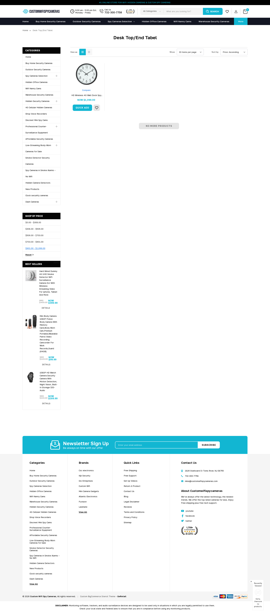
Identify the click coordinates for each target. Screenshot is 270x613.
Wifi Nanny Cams (33, 88)
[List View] (89, 52)
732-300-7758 (113, 12)
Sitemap (127, 522)
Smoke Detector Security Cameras (42, 549)
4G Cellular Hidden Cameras (38, 107)
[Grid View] (82, 52)
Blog (126, 496)
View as (73, 52)
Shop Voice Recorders (36, 114)
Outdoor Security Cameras (37, 69)
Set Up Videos (130, 481)
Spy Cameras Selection (120, 21)
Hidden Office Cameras (36, 82)
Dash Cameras (32, 202)
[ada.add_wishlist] (97, 108)
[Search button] (213, 11)
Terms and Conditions (134, 512)
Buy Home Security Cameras (38, 63)
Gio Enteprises (86, 481)
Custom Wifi (84, 486)
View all (56, 262)
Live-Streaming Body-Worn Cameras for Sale (42, 541)
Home (28, 57)
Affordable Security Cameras (39, 139)
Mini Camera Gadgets (89, 491)
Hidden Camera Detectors (37, 183)
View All (34, 584)
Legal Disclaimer (131, 501)
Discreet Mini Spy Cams (36, 120)
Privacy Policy (130, 517)
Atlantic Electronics (88, 496)
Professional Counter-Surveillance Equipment (41, 528)
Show (172, 52)
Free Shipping (130, 470)
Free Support (130, 475)
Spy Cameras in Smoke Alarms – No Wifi (45, 556)
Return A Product (132, 486)
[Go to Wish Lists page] (227, 11)
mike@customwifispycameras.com (201, 481)
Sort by (215, 52)
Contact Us (129, 491)
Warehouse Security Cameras (39, 95)
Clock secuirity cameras (36, 195)
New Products (32, 189)
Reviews (128, 507)
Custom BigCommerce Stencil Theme (97, 596)
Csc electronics (86, 470)
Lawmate (83, 507)
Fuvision (83, 501)
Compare (86, 90)
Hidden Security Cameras (37, 101)
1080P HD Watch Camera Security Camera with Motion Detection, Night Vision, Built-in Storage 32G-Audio (48, 381)
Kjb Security (84, 475)
